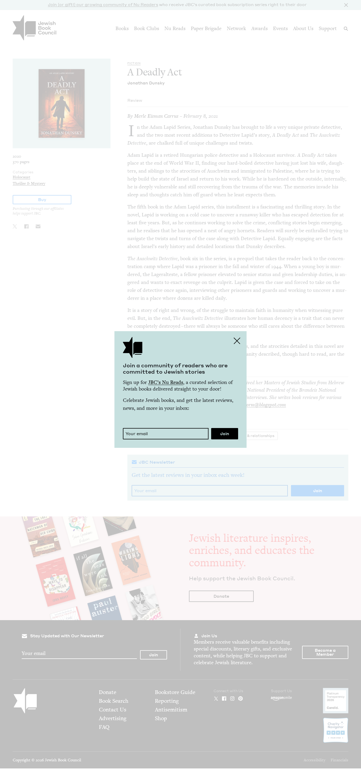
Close (237, 340)
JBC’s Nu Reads (165, 382)
